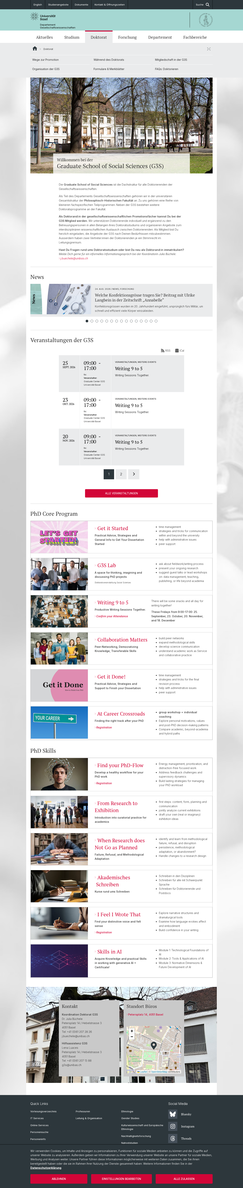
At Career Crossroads (121, 713)
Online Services (39, 1125)
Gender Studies (130, 1118)
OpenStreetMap (159, 1071)
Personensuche (39, 1132)
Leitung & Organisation (89, 1118)
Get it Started (112, 528)
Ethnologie (127, 1111)
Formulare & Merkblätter (109, 69)
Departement (160, 37)
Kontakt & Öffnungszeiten (110, 4)
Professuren (83, 1111)
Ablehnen (59, 1178)
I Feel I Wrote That (119, 914)
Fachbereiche (195, 37)
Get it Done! (111, 676)
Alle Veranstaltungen (121, 493)
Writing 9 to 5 (112, 602)
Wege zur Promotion (45, 59)
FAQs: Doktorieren (166, 69)
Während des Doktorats (109, 59)
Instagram (187, 1126)
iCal (182, 350)
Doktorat (99, 37)
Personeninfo (38, 1139)
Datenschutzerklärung (45, 1167)
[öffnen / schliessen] (209, 49)
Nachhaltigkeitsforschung (136, 1136)
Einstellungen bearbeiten (121, 1178)
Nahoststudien (129, 1143)
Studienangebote (58, 4)
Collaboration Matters (122, 639)
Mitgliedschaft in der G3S (171, 59)
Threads (186, 1138)
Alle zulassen (184, 1178)
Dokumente (81, 4)
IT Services (37, 1118)
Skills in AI (109, 951)
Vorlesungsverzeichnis (43, 1111)
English (38, 4)
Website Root (35, 48)
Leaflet (143, 1071)
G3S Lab (106, 565)
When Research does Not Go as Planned (120, 844)
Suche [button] (200, 4)
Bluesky (186, 1114)
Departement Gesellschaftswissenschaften (57, 26)
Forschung (127, 37)
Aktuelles (44, 37)
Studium (71, 37)
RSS (167, 350)
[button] (154, 1046)
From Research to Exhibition (116, 807)
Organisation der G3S (46, 69)
